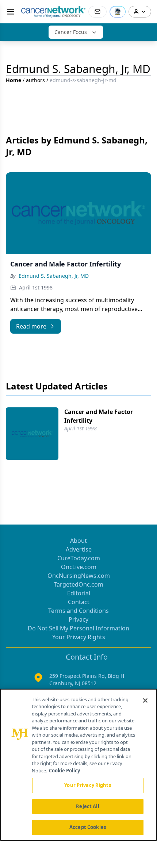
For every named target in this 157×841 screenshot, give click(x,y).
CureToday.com (78, 558)
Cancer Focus (70, 31)
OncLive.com (78, 567)
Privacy (78, 619)
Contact (78, 602)
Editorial (78, 593)
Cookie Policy (64, 770)
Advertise (79, 549)
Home (13, 80)
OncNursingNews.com (78, 576)
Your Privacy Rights (78, 637)
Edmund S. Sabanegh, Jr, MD (54, 275)
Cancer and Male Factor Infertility (98, 416)
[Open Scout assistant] (118, 12)
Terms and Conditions (78, 611)
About (78, 541)
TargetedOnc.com (78, 584)
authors (35, 80)
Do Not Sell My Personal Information (78, 628)
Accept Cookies (87, 827)
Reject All (87, 806)
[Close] (145, 700)
